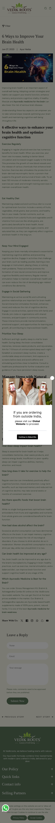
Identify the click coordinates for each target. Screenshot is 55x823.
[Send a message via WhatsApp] (5, 808)
